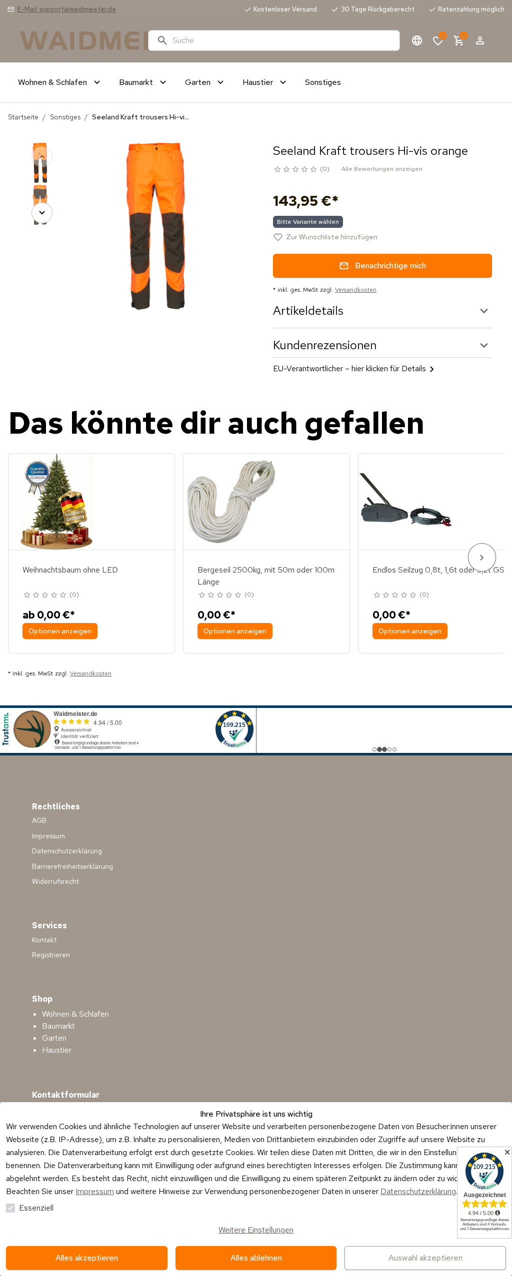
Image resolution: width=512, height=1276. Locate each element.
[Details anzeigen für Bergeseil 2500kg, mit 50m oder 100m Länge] (232, 502)
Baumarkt (58, 1026)
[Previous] (42, 157)
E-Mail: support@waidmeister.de (67, 9)
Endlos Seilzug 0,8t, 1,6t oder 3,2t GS (438, 570)
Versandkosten (355, 290)
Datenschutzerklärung (418, 1191)
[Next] (42, 213)
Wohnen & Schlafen (75, 1014)
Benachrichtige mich (390, 265)
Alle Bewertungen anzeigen (382, 169)
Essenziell (36, 1208)
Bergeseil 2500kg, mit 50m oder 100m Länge (266, 576)
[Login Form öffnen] (480, 40)
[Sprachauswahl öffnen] (417, 40)
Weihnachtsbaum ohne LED (70, 570)
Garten (54, 1038)
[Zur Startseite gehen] (80, 40)
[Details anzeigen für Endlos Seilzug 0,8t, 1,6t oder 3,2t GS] (406, 502)
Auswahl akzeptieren (425, 1258)
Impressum (95, 1191)
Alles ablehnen (256, 1258)
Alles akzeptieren (87, 1258)
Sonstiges (65, 116)
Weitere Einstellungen (256, 1230)
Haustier (57, 1050)
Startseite (23, 116)
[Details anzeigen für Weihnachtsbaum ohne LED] (56, 502)
